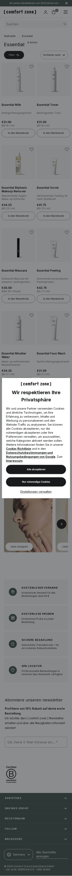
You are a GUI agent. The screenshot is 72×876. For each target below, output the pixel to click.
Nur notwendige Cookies (36, 481)
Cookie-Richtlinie (18, 448)
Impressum (14, 460)
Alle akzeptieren (36, 469)
